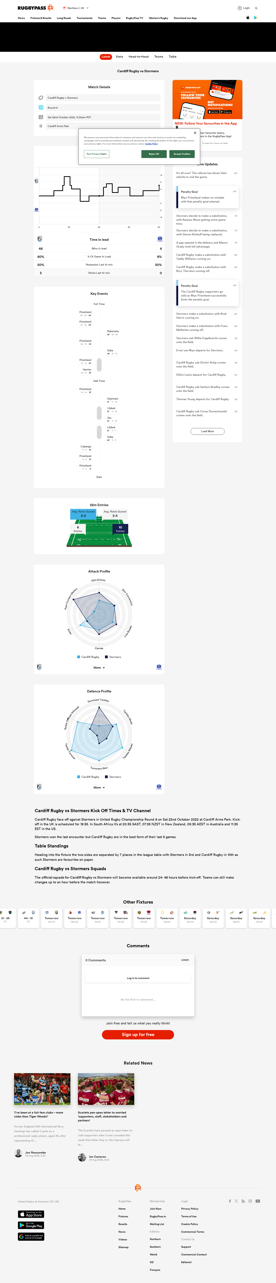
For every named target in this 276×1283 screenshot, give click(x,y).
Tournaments (84, 18)
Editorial (186, 1262)
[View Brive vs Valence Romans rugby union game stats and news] (120, 918)
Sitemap (123, 1247)
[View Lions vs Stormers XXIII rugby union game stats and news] (74, 918)
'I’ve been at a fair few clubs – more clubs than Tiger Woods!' (38, 1114)
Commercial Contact (194, 1254)
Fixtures (123, 1216)
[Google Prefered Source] (55, 1237)
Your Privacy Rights (97, 153)
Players (116, 18)
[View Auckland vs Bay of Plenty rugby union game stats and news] (51, 918)
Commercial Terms (192, 1232)
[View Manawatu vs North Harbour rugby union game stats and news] (190, 918)
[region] (139, 146)
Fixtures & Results (40, 18)
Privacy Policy (189, 1209)
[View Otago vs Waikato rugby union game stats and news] (167, 918)
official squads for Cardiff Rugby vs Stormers (76, 877)
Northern (155, 1239)
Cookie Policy (189, 1224)
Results (122, 1224)
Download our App (185, 18)
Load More (207, 431)
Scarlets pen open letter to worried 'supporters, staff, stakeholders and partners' (102, 1117)
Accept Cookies (182, 153)
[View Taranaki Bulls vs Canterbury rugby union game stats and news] (144, 918)
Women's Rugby (158, 18)
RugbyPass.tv (158, 1216)
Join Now (155, 1209)
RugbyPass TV (134, 18)
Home (122, 1209)
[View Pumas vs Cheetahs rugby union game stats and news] (213, 918)
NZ (152, 1262)
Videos (122, 1239)
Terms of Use (189, 1216)
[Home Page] (36, 8)
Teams (102, 18)
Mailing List (157, 1224)
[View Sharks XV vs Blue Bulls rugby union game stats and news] (97, 918)
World (153, 1254)
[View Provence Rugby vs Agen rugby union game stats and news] (28, 918)
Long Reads (64, 18)
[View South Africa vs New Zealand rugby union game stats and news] (236, 918)
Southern (155, 1247)
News (21, 18)
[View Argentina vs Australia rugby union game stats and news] (259, 918)
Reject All (154, 153)
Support (186, 1247)
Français (155, 1270)
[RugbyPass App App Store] (55, 1214)
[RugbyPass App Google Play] (55, 1225)
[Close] (195, 133)
